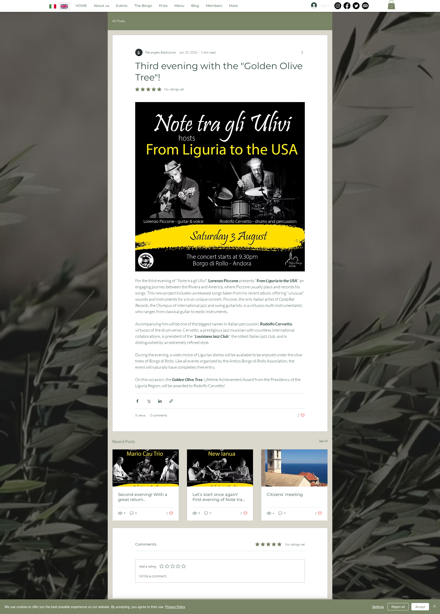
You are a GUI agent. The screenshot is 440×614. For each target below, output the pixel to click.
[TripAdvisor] (365, 5)
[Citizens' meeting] (294, 468)
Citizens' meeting (285, 494)
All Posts (118, 21)
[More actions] (302, 52)
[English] (64, 6)
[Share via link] (171, 401)
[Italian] (52, 6)
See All (323, 441)
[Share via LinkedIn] (160, 401)
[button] (391, 4)
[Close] (434, 606)
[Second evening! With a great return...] (146, 468)
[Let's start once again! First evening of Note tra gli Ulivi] (220, 468)
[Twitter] (356, 5)
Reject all (398, 606)
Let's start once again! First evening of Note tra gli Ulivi (217, 497)
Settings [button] (378, 606)
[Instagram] (337, 5)
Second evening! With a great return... (142, 497)
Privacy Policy (175, 606)
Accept (420, 606)
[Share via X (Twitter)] (148, 401)
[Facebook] (347, 5)
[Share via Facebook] (137, 401)
